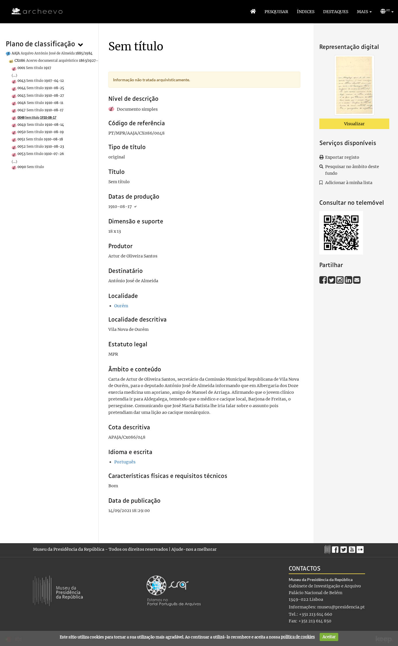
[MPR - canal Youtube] (353, 548)
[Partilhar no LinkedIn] (349, 279)
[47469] (354, 86)
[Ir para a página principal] (33, 11)
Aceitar (329, 636)
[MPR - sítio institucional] (328, 548)
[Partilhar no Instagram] (340, 279)
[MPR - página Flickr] (361, 548)
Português (124, 462)
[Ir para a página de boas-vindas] (253, 11)
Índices (305, 11)
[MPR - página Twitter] (344, 548)
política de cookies (298, 636)
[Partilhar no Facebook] (323, 279)
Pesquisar (276, 11)
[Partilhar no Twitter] (332, 279)
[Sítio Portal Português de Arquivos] (174, 590)
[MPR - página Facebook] (336, 548)
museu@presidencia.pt (341, 607)
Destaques (335, 11)
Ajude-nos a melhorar (194, 549)
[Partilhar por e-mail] (357, 279)
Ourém (121, 305)
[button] (364, 11)
